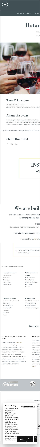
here (36, 239)
